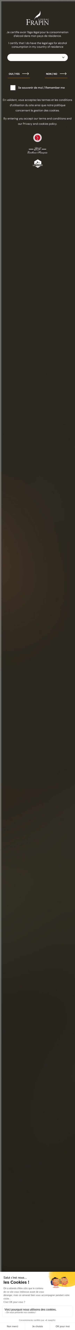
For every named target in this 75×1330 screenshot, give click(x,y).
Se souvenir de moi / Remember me (41, 87)
